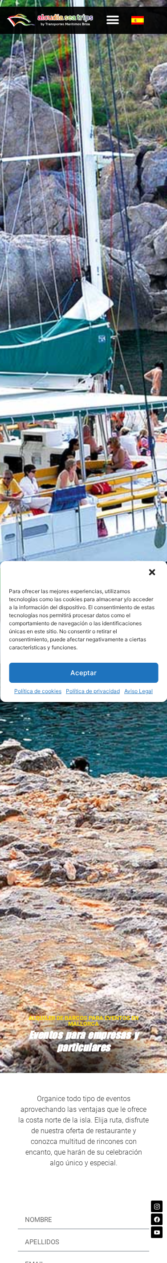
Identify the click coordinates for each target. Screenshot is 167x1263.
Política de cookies (37, 691)
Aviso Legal (138, 691)
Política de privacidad (93, 691)
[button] (152, 573)
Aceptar (83, 673)
